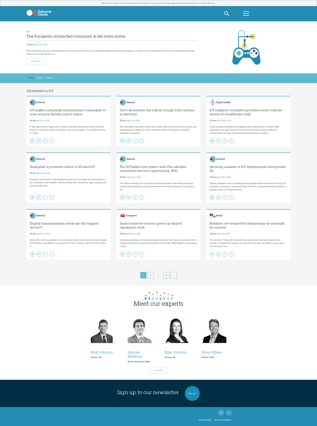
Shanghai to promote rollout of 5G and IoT (62, 167)
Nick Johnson (102, 352)
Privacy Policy (205, 419)
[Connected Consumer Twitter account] (32, 140)
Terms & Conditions (222, 419)
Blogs (40, 78)
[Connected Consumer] (39, 13)
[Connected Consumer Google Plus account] (45, 140)
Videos (49, 78)
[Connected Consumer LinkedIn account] (38, 140)
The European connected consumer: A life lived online (76, 36)
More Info (211, 3)
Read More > (36, 61)
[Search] (227, 13)
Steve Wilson (212, 352)
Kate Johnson (176, 352)
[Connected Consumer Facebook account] (51, 140)
